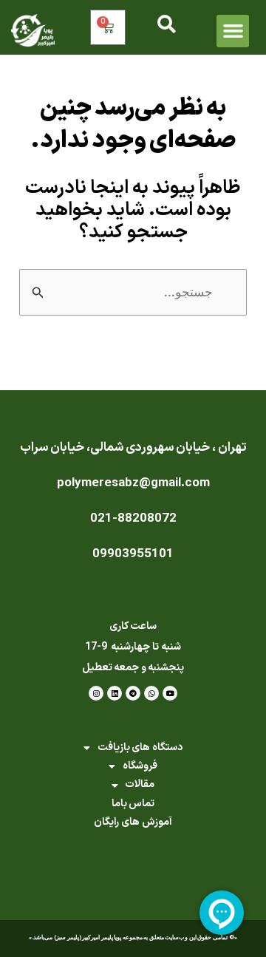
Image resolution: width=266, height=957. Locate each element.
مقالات (139, 784)
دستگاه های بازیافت (140, 747)
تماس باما (133, 803)
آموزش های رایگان (132, 822)
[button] (232, 31)
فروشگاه (140, 766)
